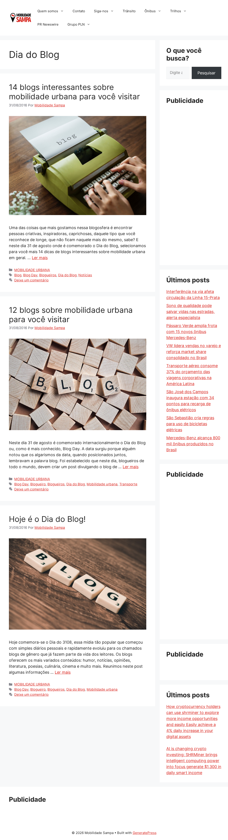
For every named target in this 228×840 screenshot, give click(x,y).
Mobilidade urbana (102, 484)
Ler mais (40, 257)
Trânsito (129, 11)
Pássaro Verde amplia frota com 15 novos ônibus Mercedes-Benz (191, 331)
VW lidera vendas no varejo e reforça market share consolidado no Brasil (193, 351)
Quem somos (47, 11)
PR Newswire (48, 24)
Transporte (128, 484)
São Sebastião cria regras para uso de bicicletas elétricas (190, 423)
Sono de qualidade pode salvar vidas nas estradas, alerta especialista (190, 311)
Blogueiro (38, 484)
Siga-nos (101, 11)
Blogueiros (47, 275)
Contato (79, 11)
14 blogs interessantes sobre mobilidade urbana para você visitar (74, 91)
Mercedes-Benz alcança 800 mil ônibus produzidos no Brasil (193, 443)
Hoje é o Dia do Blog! (47, 519)
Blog (17, 275)
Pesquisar (206, 73)
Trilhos (175, 11)
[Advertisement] (193, 175)
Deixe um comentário (31, 280)
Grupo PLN (76, 24)
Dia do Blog (67, 275)
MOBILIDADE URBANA (32, 270)
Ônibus (150, 11)
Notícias (85, 275)
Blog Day (30, 275)
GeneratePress (145, 833)
